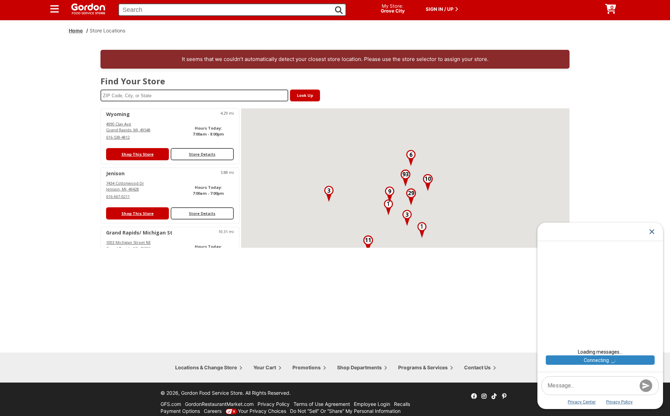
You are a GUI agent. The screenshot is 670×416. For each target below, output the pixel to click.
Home (76, 30)
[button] (388, 207)
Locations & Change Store (206, 367)
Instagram (484, 396)
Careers (213, 411)
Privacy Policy (274, 404)
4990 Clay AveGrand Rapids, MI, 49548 (128, 126)
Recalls (402, 404)
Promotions (306, 367)
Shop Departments (359, 367)
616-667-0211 (118, 196)
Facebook (473, 396)
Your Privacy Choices (262, 411)
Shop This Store (137, 154)
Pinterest (504, 396)
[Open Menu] (54, 9)
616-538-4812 (118, 137)
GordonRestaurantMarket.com (219, 404)
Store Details (202, 154)
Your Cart (264, 367)
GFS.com (171, 404)
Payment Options (180, 411)
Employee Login (372, 404)
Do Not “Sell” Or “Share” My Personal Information (345, 411)
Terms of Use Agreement (321, 404)
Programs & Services (423, 367)
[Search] (339, 10)
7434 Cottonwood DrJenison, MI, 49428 (125, 186)
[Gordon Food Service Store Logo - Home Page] (85, 8)
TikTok (494, 396)
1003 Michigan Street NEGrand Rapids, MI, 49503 (128, 245)
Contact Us (477, 367)
